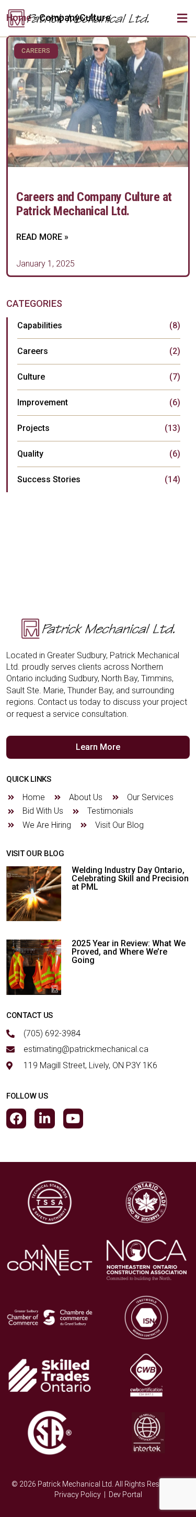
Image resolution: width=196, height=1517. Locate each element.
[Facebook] (16, 1118)
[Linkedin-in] (44, 1118)
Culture (31, 377)
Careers (32, 351)
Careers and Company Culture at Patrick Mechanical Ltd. (94, 204)
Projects (33, 428)
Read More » (42, 237)
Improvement (42, 402)
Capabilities (39, 325)
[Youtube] (73, 1118)
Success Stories (48, 479)
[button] (182, 18)
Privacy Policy (77, 1494)
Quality (30, 454)
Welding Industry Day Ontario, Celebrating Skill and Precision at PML (130, 878)
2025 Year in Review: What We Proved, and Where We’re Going (129, 951)
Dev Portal (125, 1494)
